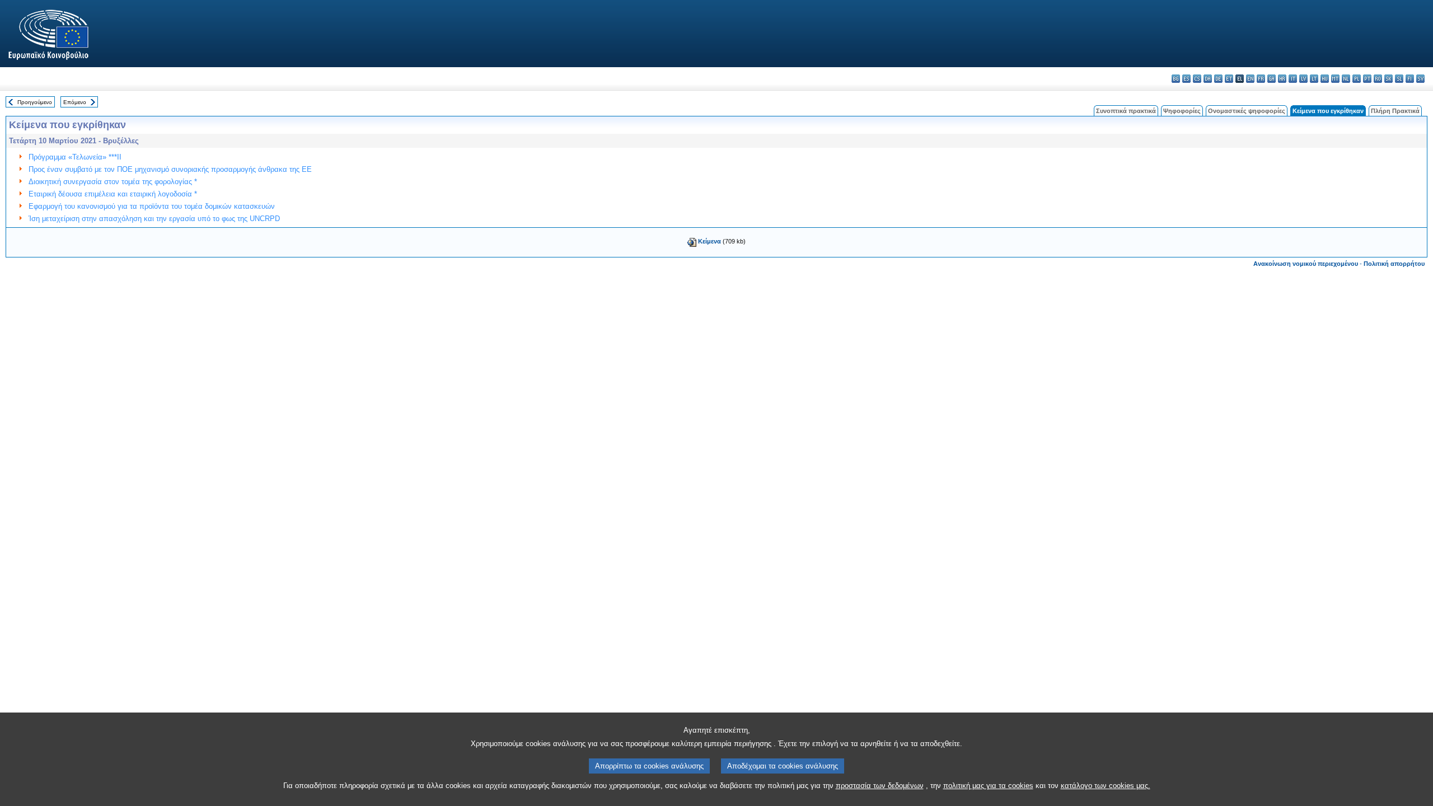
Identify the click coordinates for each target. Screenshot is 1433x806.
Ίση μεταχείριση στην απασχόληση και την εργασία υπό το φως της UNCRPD (154, 218)
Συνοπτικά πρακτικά (1126, 110)
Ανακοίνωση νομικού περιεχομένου (1305, 263)
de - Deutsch (1218, 78)
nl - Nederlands (1346, 78)
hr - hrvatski (1282, 78)
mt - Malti (1335, 78)
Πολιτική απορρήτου (1394, 263)
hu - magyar (1324, 78)
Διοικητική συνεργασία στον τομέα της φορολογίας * (113, 181)
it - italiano (1293, 78)
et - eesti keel (1229, 78)
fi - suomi (1410, 78)
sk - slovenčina (1388, 78)
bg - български (1176, 78)
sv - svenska (1420, 78)
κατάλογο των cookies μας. (1105, 785)
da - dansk (1207, 78)
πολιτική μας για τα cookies (988, 785)
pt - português (1367, 78)
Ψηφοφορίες (1182, 110)
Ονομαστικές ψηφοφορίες (1246, 110)
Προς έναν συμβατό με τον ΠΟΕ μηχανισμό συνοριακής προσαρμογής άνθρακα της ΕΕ (170, 169)
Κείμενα (709, 241)
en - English (1250, 78)
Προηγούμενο (34, 102)
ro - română (1378, 78)
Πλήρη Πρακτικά (1395, 110)
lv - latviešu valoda (1303, 78)
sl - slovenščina (1399, 78)
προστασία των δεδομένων (880, 785)
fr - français (1261, 78)
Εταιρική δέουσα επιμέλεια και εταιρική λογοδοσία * (113, 194)
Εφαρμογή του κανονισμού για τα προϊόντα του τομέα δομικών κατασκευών (152, 206)
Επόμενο (74, 102)
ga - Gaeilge (1271, 78)
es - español (1186, 78)
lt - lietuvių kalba (1314, 78)
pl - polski (1356, 78)
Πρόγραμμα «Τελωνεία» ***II (75, 157)
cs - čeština (1197, 78)
